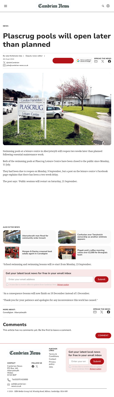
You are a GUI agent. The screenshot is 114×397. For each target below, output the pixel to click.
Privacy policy (52, 363)
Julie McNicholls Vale (14, 56)
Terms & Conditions (54, 355)
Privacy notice (63, 285)
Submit (101, 279)
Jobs (51, 367)
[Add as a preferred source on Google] (84, 60)
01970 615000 (21, 379)
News (5, 26)
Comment (103, 335)
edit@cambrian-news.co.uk (18, 385)
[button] (5, 6)
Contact (52, 359)
